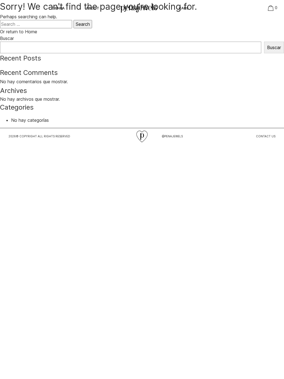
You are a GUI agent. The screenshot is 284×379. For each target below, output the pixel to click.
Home (124, 6)
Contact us (265, 136)
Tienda (58, 8)
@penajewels (172, 136)
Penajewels (221, 8)
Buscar (7, 38)
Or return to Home (18, 31)
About (92, 8)
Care (184, 8)
